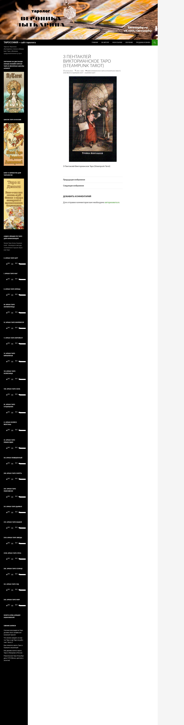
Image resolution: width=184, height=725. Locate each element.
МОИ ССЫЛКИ (117, 42)
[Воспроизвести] (7, 264)
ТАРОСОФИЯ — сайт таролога (20, 42)
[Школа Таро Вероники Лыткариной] (14, 144)
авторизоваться (112, 202)
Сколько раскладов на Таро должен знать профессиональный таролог (13, 633)
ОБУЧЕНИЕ (129, 42)
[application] (14, 264)
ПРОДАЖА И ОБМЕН (143, 42)
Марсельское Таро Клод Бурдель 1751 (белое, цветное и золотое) (14, 658)
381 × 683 (80, 71)
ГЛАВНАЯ (95, 42)
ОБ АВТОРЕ (105, 42)
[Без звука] (19, 264)
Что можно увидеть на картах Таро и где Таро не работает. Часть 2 (13, 640)
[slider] (21, 264)
